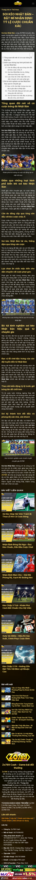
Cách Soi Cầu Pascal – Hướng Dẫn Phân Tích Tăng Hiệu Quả (22, 698)
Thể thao (15, 10)
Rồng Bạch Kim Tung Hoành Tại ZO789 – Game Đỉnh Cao (23, 705)
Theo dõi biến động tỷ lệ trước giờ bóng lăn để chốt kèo (20, 92)
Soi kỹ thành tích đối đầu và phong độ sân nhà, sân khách (20, 97)
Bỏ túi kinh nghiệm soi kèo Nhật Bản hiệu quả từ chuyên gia (17, 82)
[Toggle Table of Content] (30, 54)
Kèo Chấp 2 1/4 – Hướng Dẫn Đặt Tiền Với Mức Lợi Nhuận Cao (16, 669)
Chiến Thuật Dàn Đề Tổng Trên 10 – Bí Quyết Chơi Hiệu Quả (23, 720)
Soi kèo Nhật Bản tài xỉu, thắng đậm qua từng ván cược (18, 73)
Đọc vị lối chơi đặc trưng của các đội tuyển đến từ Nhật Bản (19, 87)
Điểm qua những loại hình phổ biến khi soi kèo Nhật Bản (18, 64)
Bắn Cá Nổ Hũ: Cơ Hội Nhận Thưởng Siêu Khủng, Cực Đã (23, 735)
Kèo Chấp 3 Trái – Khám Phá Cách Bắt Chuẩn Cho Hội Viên (16, 606)
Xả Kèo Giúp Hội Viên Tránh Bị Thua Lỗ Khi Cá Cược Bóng (16, 515)
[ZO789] (18, 3)
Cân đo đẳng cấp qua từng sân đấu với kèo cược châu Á (20, 69)
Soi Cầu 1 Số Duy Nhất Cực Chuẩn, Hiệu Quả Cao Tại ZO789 (22, 712)
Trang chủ (6, 10)
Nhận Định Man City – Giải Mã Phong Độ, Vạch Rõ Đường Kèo (17, 576)
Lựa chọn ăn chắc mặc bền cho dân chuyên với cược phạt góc (19, 78)
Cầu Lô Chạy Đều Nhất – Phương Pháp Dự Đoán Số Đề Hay (23, 690)
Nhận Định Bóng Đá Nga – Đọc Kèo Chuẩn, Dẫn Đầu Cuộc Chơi (17, 545)
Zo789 (4, 772)
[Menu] (33, 3)
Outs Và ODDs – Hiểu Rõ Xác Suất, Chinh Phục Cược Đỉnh (16, 637)
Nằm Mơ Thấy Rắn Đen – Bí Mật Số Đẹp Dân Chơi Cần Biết (22, 728)
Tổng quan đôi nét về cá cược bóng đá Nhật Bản (18, 59)
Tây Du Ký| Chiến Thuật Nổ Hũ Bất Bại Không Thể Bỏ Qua (22, 742)
